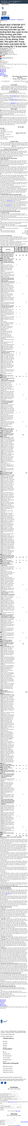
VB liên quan (3, 74)
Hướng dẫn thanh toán (8, 1072)
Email (1, 1095)
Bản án (4, 1052)
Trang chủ (2, 19)
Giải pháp (5, 1043)
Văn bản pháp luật (11, 19)
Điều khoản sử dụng (7, 1066)
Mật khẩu (2, 1097)
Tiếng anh (3, 71)
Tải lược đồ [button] (2, 66)
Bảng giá (5, 1045)
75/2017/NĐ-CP (13, 95)
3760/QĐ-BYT (20, 19)
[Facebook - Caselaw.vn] (2, 1083)
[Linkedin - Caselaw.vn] (5, 1083)
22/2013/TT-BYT (14, 99)
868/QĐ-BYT (13, 103)
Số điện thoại (3, 1096)
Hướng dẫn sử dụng (5, 2)
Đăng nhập (18, 1110)
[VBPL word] (0, 59)
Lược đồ (2, 72)
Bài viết (3, 15)
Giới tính (2, 1100)
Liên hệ (14, 2)
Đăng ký (18, 1125)
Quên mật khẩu (24, 1121)
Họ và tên (2, 1093)
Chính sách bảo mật (7, 1068)
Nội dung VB (3, 69)
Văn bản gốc (3, 70)
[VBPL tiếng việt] (0, 56)
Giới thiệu (5, 1041)
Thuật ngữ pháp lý (7, 1059)
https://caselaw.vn (19, 1079)
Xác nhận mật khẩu (4, 1099)
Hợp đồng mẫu (6, 1053)
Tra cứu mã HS (6, 1057)
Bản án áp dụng (3, 75)
